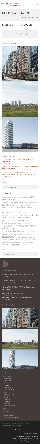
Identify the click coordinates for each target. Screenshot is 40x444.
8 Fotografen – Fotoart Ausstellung (12, 293)
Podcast (31, 234)
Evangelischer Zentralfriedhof (25, 210)
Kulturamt (6, 223)
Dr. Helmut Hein (20, 207)
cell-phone (7, 403)
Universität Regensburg (10, 245)
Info (3, 414)
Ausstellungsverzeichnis (11, 417)
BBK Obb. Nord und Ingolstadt (23, 200)
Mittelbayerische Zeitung (17, 231)
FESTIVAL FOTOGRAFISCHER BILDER (18, 212)
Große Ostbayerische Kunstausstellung (20, 216)
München (32, 231)
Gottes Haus (7, 399)
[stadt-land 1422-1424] (20, 134)
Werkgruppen (6, 376)
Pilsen (27, 234)
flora (5, 384)
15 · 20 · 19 (7, 398)
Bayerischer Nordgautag (21, 197)
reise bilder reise (9, 387)
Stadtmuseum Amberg (29, 239)
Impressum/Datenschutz (30, 430)
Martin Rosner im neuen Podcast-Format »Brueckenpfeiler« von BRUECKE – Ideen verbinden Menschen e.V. (18, 174)
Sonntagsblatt (5, 239)
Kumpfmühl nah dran (10, 396)
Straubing (4, 242)
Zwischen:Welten (9, 394)
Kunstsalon (31, 229)
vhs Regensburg (24, 245)
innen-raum (7, 380)
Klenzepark (26, 220)
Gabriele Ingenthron (15, 215)
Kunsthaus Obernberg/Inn (21, 229)
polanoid (6, 386)
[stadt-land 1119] (20, 99)
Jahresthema (18, 220)
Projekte (4, 392)
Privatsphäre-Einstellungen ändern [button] (27, 437)
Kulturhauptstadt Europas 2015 (19, 223)
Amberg (4, 197)
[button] (38, 5)
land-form (7, 382)
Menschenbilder (9, 389)
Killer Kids (7, 401)
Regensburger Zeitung (23, 237)
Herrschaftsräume (9, 405)
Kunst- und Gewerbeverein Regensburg (19, 227)
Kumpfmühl (5, 226)
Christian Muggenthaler (29, 202)
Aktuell (4, 408)
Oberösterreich (22, 234)
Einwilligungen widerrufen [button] (29, 441)
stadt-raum (7, 378)
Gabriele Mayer (26, 215)
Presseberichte (8, 416)
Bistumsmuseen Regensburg (12, 202)
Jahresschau (7, 220)
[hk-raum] (20, 63)
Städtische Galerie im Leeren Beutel (20, 242)
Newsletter (5, 411)
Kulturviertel (30, 223)
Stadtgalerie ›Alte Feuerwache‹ (16, 239)
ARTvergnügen (10, 197)
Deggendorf (23, 205)
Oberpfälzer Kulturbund (9, 234)
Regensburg (9, 236)
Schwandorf (31, 237)
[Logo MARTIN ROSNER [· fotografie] (11, 4)
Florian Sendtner (6, 215)
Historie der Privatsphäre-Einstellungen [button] (25, 439)
